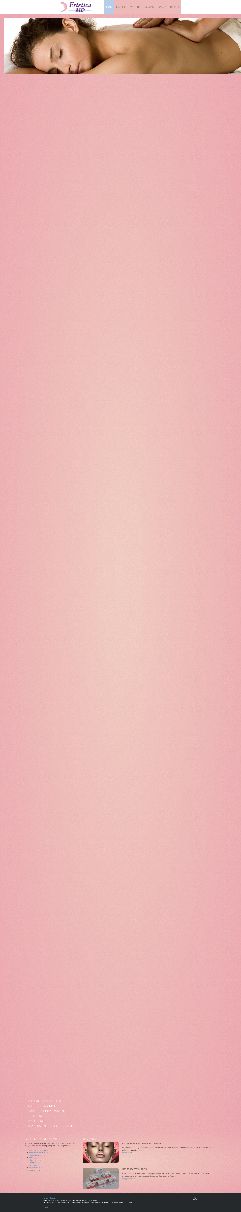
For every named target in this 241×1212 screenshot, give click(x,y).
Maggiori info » (128, 1152)
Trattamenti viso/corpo (38, 1150)
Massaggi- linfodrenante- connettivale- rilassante (35, 1161)
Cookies (53, 1198)
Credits (45, 1207)
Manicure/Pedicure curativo (40, 1152)
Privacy (45, 1198)
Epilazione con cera (37, 1155)
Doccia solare (34, 1170)
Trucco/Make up (36, 1167)
